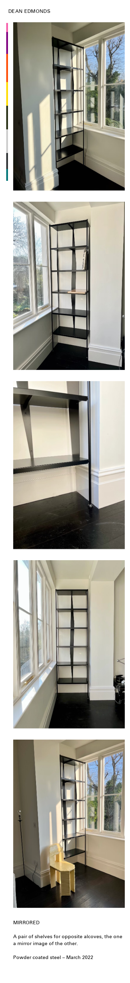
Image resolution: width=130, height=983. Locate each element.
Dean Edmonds (29, 11)
